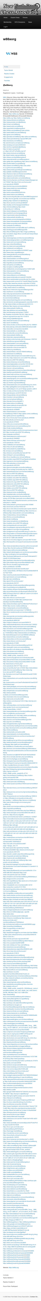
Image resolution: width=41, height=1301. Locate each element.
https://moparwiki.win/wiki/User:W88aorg (15, 856)
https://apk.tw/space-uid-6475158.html (15, 393)
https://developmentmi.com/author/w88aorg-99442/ (21, 728)
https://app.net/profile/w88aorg (12, 244)
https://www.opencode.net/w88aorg (14, 781)
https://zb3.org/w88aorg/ (10, 881)
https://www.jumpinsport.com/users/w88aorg (22, 626)
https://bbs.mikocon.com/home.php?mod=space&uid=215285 (14, 599)
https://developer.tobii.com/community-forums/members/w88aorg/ (15, 297)
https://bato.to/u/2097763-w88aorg (13, 360)
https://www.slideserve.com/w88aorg (14, 275)
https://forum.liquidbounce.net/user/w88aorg (16, 457)
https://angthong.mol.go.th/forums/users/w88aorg (18, 740)
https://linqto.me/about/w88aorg (12, 428)
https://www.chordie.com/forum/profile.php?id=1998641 (20, 325)
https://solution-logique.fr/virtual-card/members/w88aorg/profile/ (13, 1051)
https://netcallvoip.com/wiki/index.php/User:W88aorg (19, 810)
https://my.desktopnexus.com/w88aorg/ (15, 1054)
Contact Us (34, 1297)
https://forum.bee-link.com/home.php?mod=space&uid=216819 (14, 952)
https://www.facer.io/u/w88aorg (12, 354)
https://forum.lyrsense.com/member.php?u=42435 (18, 1139)
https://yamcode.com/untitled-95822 (23, 498)
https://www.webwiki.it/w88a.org (13, 335)
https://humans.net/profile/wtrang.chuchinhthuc (17, 1102)
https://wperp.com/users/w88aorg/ (19, 306)
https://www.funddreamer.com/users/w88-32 (16, 366)
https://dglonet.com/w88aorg (11, 1195)
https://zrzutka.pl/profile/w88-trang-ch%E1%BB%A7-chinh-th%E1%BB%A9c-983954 (19, 537)
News (30, 22)
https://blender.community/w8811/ (13, 401)
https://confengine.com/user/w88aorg (16, 554)
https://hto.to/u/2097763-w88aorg (13, 490)
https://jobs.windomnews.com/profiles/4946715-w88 (19, 659)
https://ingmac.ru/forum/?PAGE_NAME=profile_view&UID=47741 (15, 772)
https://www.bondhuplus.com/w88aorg (15, 717)
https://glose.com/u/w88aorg (11, 134)
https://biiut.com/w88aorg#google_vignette (16, 912)
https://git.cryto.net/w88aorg (11, 579)
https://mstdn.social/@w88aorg (12, 1172)
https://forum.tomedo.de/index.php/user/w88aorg (18, 757)
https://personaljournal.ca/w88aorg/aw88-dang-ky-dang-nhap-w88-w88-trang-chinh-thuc (20, 1235)
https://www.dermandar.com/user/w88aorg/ (16, 320)
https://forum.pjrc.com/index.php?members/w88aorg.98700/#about (13, 1128)
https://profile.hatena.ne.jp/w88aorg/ (14, 163)
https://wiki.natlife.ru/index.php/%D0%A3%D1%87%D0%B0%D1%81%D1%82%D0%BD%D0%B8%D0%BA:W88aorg (20, 823)
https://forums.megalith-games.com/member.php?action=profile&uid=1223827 (20, 816)
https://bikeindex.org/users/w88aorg (14, 337)
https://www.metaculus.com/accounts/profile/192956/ (19, 1193)
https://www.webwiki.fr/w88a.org (13, 308)
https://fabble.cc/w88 (9, 1089)
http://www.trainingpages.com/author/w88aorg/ (17, 864)
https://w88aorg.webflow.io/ (27, 1222)
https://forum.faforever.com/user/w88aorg (15, 1036)
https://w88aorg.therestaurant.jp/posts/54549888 (18, 1253)
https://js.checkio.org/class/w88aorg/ (14, 382)
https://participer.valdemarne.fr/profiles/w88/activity (18, 957)
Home (5, 17)
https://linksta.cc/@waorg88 (27, 1145)
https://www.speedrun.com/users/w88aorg (16, 271)
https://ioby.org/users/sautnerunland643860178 (17, 294)
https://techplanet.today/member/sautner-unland (17, 1087)
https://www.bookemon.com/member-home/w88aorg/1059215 (14, 412)
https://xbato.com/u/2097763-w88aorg (14, 476)
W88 (4, 97)
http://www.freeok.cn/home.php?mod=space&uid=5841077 (13, 665)
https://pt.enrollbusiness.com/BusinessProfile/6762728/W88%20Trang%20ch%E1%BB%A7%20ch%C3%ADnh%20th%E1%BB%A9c (20, 593)
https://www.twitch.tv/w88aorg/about (14, 128)
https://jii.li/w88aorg (28, 1007)
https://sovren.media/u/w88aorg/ (17, 606)
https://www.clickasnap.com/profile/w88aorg (16, 362)
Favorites (7, 80)
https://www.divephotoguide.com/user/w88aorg (17, 300)
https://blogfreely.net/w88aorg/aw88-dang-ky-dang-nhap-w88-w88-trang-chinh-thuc (19, 1239)
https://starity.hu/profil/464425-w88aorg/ (15, 372)
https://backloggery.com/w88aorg (14, 1023)
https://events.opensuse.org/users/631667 (16, 939)
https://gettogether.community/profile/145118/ (20, 387)
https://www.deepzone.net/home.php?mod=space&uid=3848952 (14, 437)
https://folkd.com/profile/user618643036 (15, 223)
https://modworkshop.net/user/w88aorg (15, 515)
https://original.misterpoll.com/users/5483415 (17, 622)
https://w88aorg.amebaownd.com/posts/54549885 (18, 1251)
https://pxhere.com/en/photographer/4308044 (17, 219)
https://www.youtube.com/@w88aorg (14, 122)
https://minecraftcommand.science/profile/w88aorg (18, 819)
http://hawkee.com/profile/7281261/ (14, 314)
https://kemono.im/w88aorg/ (27, 800)
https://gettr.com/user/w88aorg (19, 744)
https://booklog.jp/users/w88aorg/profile (15, 230)
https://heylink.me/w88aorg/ (11, 190)
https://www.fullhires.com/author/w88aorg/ (16, 637)
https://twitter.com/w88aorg (22, 118)
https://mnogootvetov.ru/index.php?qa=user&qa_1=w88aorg (14, 929)
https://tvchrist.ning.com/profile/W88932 (15, 186)
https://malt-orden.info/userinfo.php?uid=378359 (15, 873)
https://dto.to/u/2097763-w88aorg (13, 473)
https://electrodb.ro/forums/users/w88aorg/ (16, 697)
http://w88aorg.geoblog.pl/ (13, 1077)
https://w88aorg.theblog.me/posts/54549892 (16, 1259)
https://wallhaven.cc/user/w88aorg (13, 292)
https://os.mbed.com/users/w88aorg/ (14, 246)
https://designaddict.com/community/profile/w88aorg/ (19, 370)
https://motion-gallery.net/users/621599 (18, 776)
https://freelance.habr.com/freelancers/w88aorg (17, 174)
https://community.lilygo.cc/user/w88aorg (15, 759)
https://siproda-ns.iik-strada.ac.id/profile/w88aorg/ (18, 649)
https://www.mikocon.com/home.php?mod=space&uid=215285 (14, 642)
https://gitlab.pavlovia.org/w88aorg (13, 416)
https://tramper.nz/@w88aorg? (19, 1094)
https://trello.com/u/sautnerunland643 (14, 1242)
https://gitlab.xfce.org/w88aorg (12, 161)
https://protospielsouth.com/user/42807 (15, 525)
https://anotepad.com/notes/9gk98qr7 (14, 1232)
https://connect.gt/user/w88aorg (12, 399)
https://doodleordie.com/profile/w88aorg (15, 333)
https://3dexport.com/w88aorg (12, 1098)
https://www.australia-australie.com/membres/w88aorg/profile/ (15, 694)
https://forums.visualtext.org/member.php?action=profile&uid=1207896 (16, 565)
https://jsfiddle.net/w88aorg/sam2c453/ (15, 172)
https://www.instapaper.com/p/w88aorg (15, 211)
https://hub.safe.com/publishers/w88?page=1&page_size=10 (14, 845)
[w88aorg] (11, 64)
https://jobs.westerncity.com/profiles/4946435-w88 (18, 562)
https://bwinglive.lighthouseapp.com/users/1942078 (19, 1096)
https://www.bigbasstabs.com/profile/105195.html (18, 364)
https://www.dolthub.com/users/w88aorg (15, 970)
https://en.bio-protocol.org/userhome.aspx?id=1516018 (18, 315)
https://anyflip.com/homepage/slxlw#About (16, 205)
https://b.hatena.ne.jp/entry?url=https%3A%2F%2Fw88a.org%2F (14, 150)
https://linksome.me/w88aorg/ (12, 918)
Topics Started (8, 70)
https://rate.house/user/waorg (12, 1164)
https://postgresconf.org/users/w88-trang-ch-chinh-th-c (19, 531)
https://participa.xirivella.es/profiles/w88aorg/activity (19, 585)
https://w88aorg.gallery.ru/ (11, 1222)
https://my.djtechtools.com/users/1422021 (17, 765)
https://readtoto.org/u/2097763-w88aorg (15, 480)
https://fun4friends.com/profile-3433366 (15, 1104)
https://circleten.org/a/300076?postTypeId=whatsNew (19, 459)
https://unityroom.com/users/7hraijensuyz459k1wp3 (19, 1032)
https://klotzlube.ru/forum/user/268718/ (15, 347)
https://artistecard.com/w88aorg (12, 248)
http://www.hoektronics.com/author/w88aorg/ (16, 1040)
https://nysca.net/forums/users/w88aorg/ (15, 550)
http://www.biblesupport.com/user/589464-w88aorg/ (19, 635)
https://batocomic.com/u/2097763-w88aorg (23, 358)
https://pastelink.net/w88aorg (12, 256)
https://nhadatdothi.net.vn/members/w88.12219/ (17, 885)
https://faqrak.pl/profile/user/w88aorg (14, 1042)
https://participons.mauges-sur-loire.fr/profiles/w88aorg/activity (12, 1006)
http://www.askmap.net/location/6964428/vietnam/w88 (19, 327)
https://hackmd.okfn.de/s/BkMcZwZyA (14, 858)
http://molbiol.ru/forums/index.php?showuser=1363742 (20, 339)
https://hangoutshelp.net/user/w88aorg (15, 395)
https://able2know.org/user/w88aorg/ (14, 341)
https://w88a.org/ (14, 114)
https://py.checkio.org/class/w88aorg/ (14, 380)
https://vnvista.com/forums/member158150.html (17, 391)
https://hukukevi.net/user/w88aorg (13, 397)
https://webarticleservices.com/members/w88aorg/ (18, 471)
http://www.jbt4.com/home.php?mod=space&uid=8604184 (12, 619)
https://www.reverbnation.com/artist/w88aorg (16, 178)
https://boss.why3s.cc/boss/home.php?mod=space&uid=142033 (15, 1136)
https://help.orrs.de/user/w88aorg (13, 447)
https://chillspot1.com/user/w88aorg (14, 455)
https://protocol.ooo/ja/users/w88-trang (15, 1065)
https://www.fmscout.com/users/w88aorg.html (17, 426)
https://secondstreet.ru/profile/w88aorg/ (15, 1189)
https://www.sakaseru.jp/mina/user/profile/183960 (18, 504)
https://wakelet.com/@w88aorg (18, 201)
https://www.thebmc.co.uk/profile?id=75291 (16, 1191)
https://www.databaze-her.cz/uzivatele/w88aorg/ (20, 1214)
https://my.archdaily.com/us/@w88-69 (14, 587)
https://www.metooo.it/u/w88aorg (13, 403)
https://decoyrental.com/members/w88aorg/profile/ (18, 616)
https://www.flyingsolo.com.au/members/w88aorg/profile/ (20, 378)
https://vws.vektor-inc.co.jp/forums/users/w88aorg (17, 166)
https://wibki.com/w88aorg (28, 715)
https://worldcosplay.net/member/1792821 (16, 312)
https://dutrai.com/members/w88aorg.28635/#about (19, 806)
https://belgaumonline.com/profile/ (13, 879)
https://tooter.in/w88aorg (10, 519)
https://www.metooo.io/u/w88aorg (14, 287)
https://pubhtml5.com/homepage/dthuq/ (15, 213)
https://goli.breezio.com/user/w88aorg (14, 577)
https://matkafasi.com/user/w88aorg (14, 444)
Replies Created (9, 74)
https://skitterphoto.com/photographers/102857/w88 (19, 269)
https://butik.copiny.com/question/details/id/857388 (20, 1081)
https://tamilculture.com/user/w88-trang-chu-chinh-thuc (20, 1038)
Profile (6, 67)
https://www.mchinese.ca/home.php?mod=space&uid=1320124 (14, 441)
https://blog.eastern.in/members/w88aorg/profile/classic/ (20, 533)
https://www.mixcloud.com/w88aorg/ (14, 153)
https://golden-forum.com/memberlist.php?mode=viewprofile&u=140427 (16, 708)
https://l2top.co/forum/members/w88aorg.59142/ (17, 645)
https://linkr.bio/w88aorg (10, 207)
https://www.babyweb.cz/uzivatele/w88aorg (16, 734)
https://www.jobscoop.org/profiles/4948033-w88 (17, 949)
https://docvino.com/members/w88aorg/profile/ (17, 719)
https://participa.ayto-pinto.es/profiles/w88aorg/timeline (20, 1181)
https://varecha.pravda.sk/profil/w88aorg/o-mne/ (17, 575)
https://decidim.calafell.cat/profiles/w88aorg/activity (18, 854)
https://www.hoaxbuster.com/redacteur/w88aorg (17, 1216)
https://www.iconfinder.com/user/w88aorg (15, 1011)
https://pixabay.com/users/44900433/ (14, 145)
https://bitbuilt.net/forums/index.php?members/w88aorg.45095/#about (17, 907)
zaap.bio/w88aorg (27, 1077)
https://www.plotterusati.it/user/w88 (13, 1116)
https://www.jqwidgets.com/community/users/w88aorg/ (19, 686)
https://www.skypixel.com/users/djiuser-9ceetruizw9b (19, 1201)
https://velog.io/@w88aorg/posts (13, 318)
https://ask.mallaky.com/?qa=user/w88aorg (16, 945)
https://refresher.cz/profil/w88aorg (13, 1085)
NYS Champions (20, 22)
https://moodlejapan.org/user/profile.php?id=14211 (18, 527)
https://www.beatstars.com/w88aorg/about (16, 258)
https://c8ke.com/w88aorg (11, 1145)
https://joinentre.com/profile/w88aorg (14, 1166)
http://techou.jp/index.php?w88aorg (14, 860)
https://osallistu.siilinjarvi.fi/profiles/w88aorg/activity (18, 589)
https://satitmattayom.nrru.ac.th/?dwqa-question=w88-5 (20, 389)
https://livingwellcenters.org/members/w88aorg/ (17, 724)
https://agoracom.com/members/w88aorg (15, 461)
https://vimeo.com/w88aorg (11, 124)
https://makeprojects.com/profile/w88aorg (15, 608)
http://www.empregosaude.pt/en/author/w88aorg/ (18, 959)
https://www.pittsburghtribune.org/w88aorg (16, 999)
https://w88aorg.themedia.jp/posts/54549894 (17, 1261)
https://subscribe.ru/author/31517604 (14, 887)
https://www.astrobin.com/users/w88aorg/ (21, 513)
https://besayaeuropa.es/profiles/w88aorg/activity (18, 761)
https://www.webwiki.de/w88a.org (13, 217)
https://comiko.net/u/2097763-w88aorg (18, 432)
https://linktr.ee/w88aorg (10, 730)
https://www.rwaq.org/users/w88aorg (14, 1187)
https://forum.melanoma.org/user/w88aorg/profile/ (18, 289)
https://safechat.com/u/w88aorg (12, 1176)
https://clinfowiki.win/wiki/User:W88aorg (21, 899)
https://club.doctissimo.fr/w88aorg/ (13, 775)
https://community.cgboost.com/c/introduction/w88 (18, 657)
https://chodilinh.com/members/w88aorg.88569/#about (20, 877)
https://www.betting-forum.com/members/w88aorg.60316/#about (17, 995)
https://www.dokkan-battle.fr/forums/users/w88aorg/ (20, 669)
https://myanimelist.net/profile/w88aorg (15, 215)
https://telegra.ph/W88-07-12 (14, 1220)
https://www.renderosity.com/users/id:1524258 (17, 277)
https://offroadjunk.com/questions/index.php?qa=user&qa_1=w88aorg (17, 799)
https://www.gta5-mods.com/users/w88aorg (16, 647)
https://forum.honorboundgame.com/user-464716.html (19, 540)
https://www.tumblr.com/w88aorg (13, 126)
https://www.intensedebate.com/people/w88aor (17, 221)
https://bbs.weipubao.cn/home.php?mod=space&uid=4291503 (14, 464)
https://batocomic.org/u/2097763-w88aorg (16, 482)
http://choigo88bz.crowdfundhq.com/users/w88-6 (18, 893)
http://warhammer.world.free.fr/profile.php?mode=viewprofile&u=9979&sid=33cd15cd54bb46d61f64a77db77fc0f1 (20, 571)
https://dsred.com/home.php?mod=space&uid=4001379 (18, 851)
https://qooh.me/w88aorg (10, 323)
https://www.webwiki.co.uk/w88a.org (14, 331)
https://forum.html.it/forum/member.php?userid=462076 (20, 509)
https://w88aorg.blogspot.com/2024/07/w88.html (18, 1226)
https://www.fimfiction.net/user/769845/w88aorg (17, 351)
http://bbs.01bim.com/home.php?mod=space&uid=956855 (17, 183)
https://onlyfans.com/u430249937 (13, 1170)
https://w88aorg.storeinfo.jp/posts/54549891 (16, 1257)
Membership (7, 22)
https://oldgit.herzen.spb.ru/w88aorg (14, 1168)
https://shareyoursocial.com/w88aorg (14, 1112)
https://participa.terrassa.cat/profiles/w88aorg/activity (21, 968)
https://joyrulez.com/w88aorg (12, 722)
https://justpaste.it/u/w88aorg (12, 225)
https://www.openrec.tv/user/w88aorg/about (16, 1162)
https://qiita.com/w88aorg (29, 136)
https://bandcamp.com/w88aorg (12, 141)
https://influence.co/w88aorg (11, 273)
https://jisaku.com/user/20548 (12, 1063)
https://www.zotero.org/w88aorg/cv (13, 252)
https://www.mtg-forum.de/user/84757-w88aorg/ (17, 671)
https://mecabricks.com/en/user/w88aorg (15, 1133)
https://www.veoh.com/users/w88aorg (14, 242)
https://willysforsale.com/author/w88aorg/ (15, 691)
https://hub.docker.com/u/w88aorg (13, 651)
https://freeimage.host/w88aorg (12, 1131)
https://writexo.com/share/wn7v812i (14, 701)
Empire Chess (15, 17)
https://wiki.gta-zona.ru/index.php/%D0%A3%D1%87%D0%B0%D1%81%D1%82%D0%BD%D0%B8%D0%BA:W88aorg (20, 827)
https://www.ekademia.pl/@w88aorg (14, 449)
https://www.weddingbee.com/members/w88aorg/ (18, 1019)
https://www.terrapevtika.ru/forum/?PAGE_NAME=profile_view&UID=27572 (15, 654)
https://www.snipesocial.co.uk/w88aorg (15, 1013)
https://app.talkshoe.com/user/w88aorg (15, 310)
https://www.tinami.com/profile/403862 (17, 1030)
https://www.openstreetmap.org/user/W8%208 (17, 139)
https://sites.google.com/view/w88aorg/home (16, 1224)
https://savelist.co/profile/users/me (13, 1203)
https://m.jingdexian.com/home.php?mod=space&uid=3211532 (14, 714)
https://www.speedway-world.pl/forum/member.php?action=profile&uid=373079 (20, 1060)
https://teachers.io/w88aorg (15, 1017)
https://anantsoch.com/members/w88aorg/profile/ (18, 628)
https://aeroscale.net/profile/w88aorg (14, 1199)
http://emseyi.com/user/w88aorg (13, 451)
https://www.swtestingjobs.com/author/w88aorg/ (17, 1152)
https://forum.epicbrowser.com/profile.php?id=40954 (19, 279)
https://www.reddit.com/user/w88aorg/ (14, 132)
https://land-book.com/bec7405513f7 (14, 507)
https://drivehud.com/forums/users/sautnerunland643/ (19, 688)
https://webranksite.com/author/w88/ (14, 732)
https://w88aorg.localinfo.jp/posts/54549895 (16, 1263)
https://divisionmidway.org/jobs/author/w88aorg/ (17, 1048)
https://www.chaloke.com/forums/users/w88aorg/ (18, 895)
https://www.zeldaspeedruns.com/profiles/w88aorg (18, 1197)
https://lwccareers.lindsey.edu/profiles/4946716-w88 (19, 662)
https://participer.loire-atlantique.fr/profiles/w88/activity (17, 601)
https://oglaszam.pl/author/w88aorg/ (14, 176)
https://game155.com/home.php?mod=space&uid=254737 (13, 582)
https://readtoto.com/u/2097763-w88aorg (15, 523)
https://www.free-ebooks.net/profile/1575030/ (21, 283)
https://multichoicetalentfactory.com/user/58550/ (17, 1083)
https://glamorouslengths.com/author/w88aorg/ (17, 467)
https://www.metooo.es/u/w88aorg (13, 194)
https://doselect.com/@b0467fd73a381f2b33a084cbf (19, 755)
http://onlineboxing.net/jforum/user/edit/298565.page (19, 924)
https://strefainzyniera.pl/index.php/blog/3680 (17, 961)
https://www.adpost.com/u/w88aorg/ (14, 955)
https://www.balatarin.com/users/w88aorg (15, 343)
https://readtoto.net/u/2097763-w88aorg (15, 478)
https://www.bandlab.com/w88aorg (25, 633)
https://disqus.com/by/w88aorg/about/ (14, 157)
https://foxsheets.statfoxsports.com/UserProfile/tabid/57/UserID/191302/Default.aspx (20, 557)
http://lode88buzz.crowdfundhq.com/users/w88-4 (18, 746)
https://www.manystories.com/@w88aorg (15, 521)
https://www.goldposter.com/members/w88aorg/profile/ (19, 711)
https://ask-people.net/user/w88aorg (17, 861)
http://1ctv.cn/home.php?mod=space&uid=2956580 (19, 418)
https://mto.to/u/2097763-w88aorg (13, 486)
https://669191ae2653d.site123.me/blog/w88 (21, 1247)
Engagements (8, 77)
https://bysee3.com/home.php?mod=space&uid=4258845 (12, 408)
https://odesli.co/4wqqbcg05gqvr (13, 1160)
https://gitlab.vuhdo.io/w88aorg (28, 413)
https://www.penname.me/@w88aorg (14, 492)
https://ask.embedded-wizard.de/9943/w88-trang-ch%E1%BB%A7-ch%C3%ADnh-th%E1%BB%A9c (19, 1157)
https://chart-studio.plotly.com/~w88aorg (14, 208)
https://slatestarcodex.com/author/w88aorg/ (16, 494)
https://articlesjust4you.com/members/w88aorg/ (17, 705)
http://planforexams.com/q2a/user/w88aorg (16, 143)
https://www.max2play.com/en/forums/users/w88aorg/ (19, 1067)
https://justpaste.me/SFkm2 (11, 434)
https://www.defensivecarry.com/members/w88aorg (18, 779)
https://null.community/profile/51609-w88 (15, 1069)
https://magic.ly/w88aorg (27, 232)
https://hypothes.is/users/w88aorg (13, 263)
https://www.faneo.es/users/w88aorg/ (14, 947)
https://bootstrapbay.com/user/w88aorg (15, 1185)
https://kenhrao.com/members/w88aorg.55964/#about (19, 748)
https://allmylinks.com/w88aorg (12, 265)
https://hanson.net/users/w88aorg (13, 368)
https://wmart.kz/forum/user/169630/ (14, 1114)
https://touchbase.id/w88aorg (12, 1001)
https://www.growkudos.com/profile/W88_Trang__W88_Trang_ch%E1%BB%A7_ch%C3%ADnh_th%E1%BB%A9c (20, 1027)
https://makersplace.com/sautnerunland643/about (18, 837)
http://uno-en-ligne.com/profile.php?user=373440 (15, 667)
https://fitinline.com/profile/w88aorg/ (14, 517)
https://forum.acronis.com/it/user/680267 (15, 203)
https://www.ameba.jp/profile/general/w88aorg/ (17, 170)
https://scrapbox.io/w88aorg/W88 (13, 267)
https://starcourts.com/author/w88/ (13, 699)
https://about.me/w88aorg (29, 161)
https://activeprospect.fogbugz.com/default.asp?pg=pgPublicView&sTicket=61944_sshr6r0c (17, 1148)
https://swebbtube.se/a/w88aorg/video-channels (18, 984)
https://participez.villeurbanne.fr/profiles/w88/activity (19, 560)
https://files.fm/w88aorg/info (11, 232)
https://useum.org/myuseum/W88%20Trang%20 (17, 1034)
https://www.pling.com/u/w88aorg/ (18, 1143)
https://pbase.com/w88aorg (11, 165)
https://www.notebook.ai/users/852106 (15, 405)
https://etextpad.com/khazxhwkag (13, 1249)
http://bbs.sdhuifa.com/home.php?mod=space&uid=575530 (13, 421)
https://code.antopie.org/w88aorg (13, 1207)
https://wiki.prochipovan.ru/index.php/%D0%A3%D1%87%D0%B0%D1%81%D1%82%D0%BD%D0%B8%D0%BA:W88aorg (20, 833)
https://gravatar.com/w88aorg (12, 136)
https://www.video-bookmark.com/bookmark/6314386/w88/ (15, 915)
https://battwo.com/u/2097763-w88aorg (15, 488)
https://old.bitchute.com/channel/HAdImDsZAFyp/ (18, 261)
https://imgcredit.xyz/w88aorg (12, 808)
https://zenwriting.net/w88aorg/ (12, 926)
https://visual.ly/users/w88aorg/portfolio (15, 963)
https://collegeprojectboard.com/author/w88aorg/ (18, 910)
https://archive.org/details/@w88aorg (14, 147)
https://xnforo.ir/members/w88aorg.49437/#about (18, 941)
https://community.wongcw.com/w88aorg (15, 1205)
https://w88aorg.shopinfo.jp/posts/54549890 (16, 1255)
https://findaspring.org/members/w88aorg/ (18, 769)
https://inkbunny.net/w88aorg (12, 349)
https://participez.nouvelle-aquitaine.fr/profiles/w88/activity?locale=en (16, 973)
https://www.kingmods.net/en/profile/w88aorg (17, 982)
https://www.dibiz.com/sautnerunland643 (15, 329)
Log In (6, 27)
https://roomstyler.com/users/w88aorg (14, 345)
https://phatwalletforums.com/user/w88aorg (16, 1174)
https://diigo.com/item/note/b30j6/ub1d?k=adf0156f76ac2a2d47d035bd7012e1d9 (16, 1229)
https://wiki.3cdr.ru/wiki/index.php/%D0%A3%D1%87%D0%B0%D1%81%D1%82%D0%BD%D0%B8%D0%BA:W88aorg (20, 903)
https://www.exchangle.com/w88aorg (14, 376)
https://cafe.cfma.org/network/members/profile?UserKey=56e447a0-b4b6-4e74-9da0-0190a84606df (19, 1109)
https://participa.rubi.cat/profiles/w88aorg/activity (18, 1003)
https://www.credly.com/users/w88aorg (15, 188)
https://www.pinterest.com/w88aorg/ (14, 120)
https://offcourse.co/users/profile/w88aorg (15, 424)
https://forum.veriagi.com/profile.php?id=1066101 (18, 469)
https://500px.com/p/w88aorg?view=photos (16, 130)
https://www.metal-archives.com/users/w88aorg (17, 374)
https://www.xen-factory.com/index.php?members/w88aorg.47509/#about (17, 920)
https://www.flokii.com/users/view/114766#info (17, 610)
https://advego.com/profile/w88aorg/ (14, 511)
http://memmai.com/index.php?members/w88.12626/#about (12, 840)
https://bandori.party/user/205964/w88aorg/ (20, 548)
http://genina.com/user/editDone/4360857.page (17, 250)
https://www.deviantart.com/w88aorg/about (16, 159)
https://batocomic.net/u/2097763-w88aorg (16, 484)
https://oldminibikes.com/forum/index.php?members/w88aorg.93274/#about (16, 1072)
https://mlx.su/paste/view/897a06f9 (13, 943)
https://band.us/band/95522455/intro (14, 192)
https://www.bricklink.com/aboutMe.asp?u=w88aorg (19, 227)
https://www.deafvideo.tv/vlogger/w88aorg (17, 1046)
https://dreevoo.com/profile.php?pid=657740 (16, 453)
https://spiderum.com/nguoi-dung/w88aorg (16, 529)
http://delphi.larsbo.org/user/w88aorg (14, 155)
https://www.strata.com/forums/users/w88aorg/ (17, 639)
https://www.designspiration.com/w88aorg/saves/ (18, 240)
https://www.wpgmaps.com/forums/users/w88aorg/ (18, 238)
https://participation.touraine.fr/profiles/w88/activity (18, 1009)
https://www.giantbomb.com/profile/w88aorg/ (16, 254)
